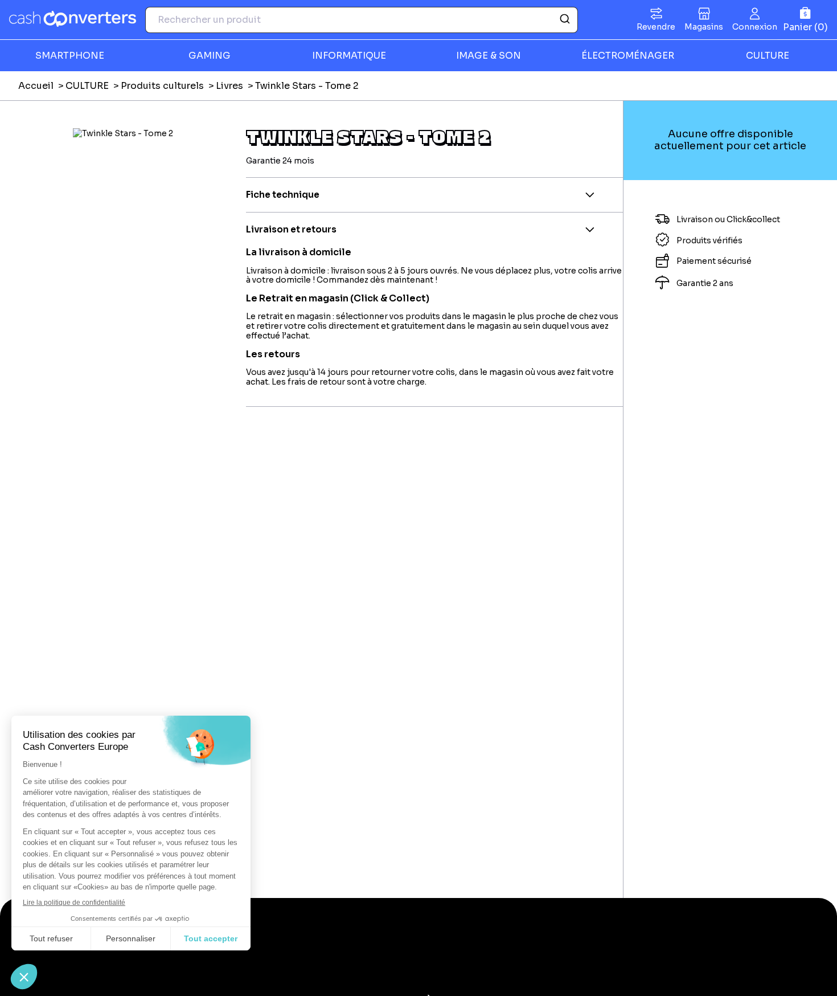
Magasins (703, 27)
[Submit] (564, 19)
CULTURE (87, 86)
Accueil (36, 86)
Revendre (656, 27)
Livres (229, 86)
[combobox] (361, 20)
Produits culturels (162, 86)
